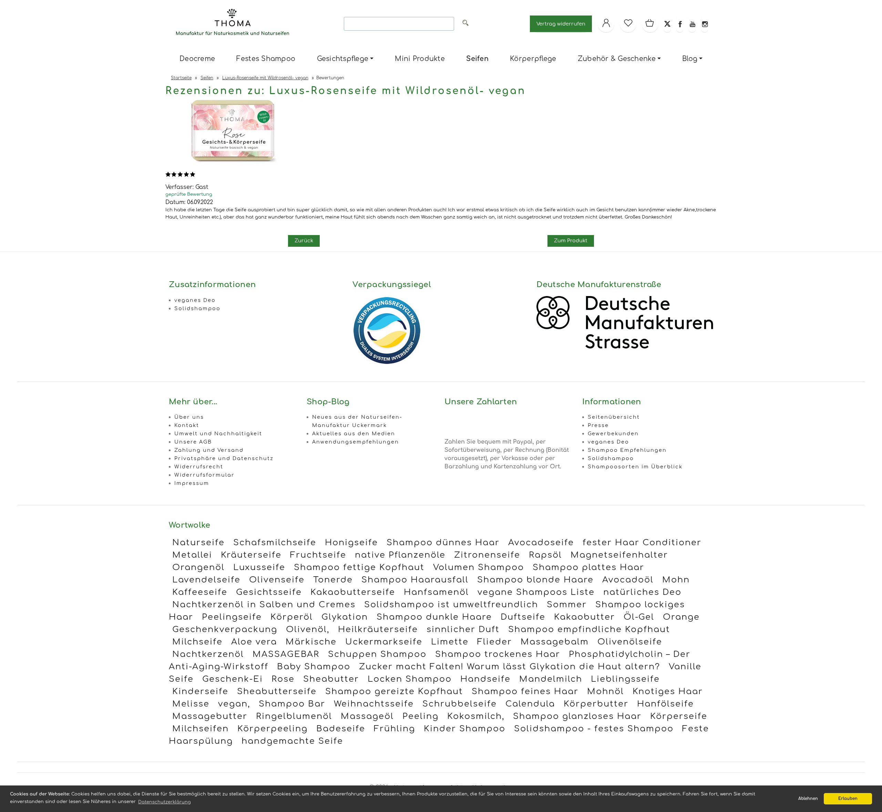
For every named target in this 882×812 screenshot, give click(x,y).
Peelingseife (232, 617)
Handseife (485, 679)
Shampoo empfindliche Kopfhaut (589, 629)
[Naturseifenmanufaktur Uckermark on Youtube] (692, 24)
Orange (681, 617)
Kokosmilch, (475, 716)
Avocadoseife (541, 542)
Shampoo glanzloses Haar (577, 716)
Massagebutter (209, 716)
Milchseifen (200, 728)
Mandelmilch (550, 679)
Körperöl (291, 617)
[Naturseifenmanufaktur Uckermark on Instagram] (704, 24)
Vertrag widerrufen (560, 24)
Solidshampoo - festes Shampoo (594, 728)
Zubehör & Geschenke (617, 58)
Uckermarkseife (383, 642)
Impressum (191, 483)
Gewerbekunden (613, 433)
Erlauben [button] (848, 798)
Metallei (192, 555)
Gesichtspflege (343, 58)
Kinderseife (200, 691)
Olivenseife (277, 580)
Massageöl (367, 716)
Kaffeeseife (199, 592)
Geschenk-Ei (232, 679)
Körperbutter (596, 704)
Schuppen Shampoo (377, 654)
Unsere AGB (193, 442)
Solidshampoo (197, 308)
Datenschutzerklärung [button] (164, 802)
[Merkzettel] (628, 24)
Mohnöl (605, 691)
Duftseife (523, 617)
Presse (598, 425)
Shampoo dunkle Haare (434, 617)
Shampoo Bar (292, 704)
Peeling (420, 716)
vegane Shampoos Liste (536, 592)
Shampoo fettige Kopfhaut (359, 567)
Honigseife (351, 542)
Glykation (344, 617)
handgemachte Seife (292, 741)
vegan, (234, 704)
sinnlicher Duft (463, 629)
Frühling (394, 728)
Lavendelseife (206, 580)
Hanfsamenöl (436, 592)
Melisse (190, 704)
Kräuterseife (251, 555)
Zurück (304, 240)
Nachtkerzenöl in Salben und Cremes (264, 604)
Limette (450, 642)
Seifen (477, 58)
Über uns (189, 417)
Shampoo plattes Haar (588, 567)
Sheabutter (331, 679)
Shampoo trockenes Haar (497, 654)
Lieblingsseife (625, 679)
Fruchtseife (318, 555)
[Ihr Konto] (606, 24)
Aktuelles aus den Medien (353, 433)
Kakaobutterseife (352, 592)
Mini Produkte (419, 58)
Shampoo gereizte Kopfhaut (394, 691)
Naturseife (198, 542)
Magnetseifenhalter (619, 555)
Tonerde (333, 580)
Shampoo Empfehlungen (627, 450)
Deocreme (197, 58)
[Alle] (465, 24)
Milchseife (197, 642)
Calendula (530, 704)
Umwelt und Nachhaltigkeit (218, 433)
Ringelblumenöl (294, 716)
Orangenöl (198, 567)
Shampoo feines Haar (525, 691)
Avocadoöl (628, 580)
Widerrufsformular (204, 475)
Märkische (311, 642)
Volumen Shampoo (478, 567)
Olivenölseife (629, 642)
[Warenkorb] (650, 24)
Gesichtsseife (269, 592)
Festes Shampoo (265, 58)
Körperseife (678, 716)
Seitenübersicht (614, 417)
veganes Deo (195, 300)
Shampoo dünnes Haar (443, 542)
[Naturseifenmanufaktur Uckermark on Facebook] (679, 24)
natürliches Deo (642, 592)
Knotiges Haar (668, 691)
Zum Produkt (570, 240)
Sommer (567, 604)
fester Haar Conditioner (642, 542)
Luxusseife (259, 567)
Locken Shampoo (410, 679)
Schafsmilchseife (274, 542)
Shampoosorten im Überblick (635, 466)
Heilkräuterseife (378, 629)
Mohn (676, 580)
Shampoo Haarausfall (415, 580)
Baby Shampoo (313, 666)
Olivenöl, (307, 629)
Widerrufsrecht (198, 466)
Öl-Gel (639, 617)
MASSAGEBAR (286, 654)
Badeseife (340, 728)
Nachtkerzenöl (208, 654)
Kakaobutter (584, 617)
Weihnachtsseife (374, 704)
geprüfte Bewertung (188, 194)
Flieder (494, 642)
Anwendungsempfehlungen (355, 442)
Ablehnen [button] (808, 798)
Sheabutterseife (277, 691)
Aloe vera (254, 642)
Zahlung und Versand (209, 450)
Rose (283, 679)
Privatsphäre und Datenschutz (224, 458)
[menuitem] (197, 59)
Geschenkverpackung (224, 629)
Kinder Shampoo (464, 728)
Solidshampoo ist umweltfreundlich (451, 604)
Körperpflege (533, 58)
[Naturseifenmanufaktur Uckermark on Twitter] (667, 24)
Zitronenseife (487, 555)
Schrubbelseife (459, 704)
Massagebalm (555, 642)
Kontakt (186, 425)
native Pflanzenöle (400, 555)
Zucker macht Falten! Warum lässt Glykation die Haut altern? (509, 666)
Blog (689, 58)
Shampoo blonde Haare (535, 580)
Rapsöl (545, 555)
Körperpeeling (272, 728)
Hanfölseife (665, 704)
